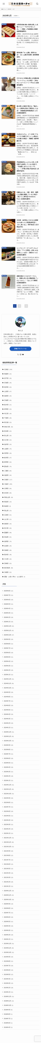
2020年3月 (8, 930)
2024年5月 (8, 710)
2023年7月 (8, 754)
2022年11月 (9, 789)
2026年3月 (8, 613)
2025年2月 (8, 670)
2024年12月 (9, 679)
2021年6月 (8, 864)
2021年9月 (8, 851)
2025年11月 (9, 630)
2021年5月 (8, 868)
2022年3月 (8, 824)
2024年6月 (8, 705)
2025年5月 (8, 657)
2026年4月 (8, 608)
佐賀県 (7, 546)
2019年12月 (9, 943)
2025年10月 (9, 635)
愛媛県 (7, 532)
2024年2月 (8, 723)
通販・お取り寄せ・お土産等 (14, 576)
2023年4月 (8, 767)
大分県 (7, 559)
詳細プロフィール (20, 348)
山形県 (7, 391)
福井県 (7, 444)
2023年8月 (8, 749)
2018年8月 (8, 1014)
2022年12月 (9, 785)
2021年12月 (9, 838)
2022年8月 (8, 802)
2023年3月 (8, 771)
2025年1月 (8, 674)
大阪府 (8, 484)
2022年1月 (8, 833)
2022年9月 (8, 798)
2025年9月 (8, 639)
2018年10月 (8, 1005)
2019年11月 (9, 948)
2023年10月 (9, 740)
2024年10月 (9, 688)
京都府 (8, 479)
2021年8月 (8, 855)
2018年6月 (8, 1023)
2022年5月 (8, 816)
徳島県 (7, 524)
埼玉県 (7, 413)
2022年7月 (8, 807)
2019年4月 (8, 979)
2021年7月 (8, 860)
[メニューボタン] (3, 4)
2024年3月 (8, 718)
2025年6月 (8, 652)
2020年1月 (8, 939)
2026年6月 (8, 599)
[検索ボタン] (37, 4)
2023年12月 (9, 732)
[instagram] (20, 355)
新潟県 (7, 431)
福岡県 (7, 541)
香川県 (7, 528)
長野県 (7, 453)
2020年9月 (8, 904)
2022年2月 (8, 829)
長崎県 (7, 550)
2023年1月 (8, 780)
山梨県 (7, 449)
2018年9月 (8, 1010)
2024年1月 (8, 727)
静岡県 (7, 462)
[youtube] (23, 355)
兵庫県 (7, 488)
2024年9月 (8, 692)
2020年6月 (8, 917)
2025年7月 (8, 648)
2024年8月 (8, 696)
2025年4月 (8, 661)
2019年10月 (9, 952)
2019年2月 (8, 987)
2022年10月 (9, 793)
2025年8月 (8, 644)
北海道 (8, 369)
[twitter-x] (18, 355)
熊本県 (7, 554)
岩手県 (7, 378)
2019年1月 (8, 992)
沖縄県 (7, 572)
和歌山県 (8, 497)
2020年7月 (8, 912)
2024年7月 (8, 701)
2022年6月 (8, 811)
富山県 (7, 435)
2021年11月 (9, 842)
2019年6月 (8, 970)
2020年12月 (9, 890)
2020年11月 (9, 895)
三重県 (7, 471)
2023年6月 (8, 758)
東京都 (7, 422)
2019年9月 (8, 957)
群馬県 (7, 409)
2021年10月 (9, 846)
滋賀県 (7, 475)
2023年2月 (8, 776)
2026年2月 (8, 617)
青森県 (7, 374)
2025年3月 (8, 666)
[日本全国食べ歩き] (20, 4)
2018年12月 (9, 996)
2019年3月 (8, 983)
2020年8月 (8, 908)
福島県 (7, 396)
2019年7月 (8, 965)
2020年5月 (8, 921)
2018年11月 (9, 1001)
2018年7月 (8, 1018)
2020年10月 (9, 899)
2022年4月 (8, 820)
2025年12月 (9, 626)
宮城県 (7, 382)
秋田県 (7, 387)
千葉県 (7, 418)
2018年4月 (8, 1027)
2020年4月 (8, 926)
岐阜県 (7, 457)
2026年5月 (8, 604)
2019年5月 (8, 974)
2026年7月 (8, 595)
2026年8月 (8, 591)
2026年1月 (8, 621)
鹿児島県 (8, 568)
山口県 (7, 519)
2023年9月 (8, 745)
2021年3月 (8, 877)
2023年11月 (9, 736)
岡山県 (7, 510)
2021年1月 (8, 886)
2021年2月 (8, 882)
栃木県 (7, 404)
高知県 (7, 537)
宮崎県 (7, 563)
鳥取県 (7, 502)
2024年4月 (8, 714)
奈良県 (7, 493)
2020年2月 (8, 935)
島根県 (7, 506)
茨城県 (7, 400)
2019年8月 (8, 961)
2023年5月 (8, 763)
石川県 (7, 440)
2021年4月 (8, 873)
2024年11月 (9, 683)
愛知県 (7, 466)
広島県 (7, 515)
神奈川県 (8, 427)
